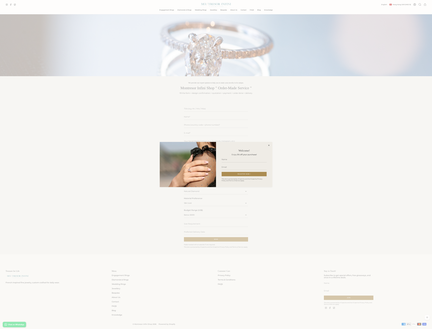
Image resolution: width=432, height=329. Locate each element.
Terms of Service (234, 180)
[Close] (269, 145)
